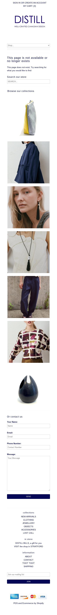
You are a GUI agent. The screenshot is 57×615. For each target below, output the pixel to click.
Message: (11, 454)
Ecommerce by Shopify (33, 603)
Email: (10, 433)
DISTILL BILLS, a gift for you (28, 543)
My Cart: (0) (29, 6)
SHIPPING (28, 566)
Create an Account (35, 3)
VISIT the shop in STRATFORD (28, 546)
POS (15, 603)
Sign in (16, 3)
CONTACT (28, 560)
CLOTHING (28, 520)
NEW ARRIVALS (28, 516)
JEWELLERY (28, 523)
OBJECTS (28, 526)
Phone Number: (14, 443)
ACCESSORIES (28, 529)
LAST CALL (28, 533)
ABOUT (28, 556)
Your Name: (12, 422)
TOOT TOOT (28, 563)
